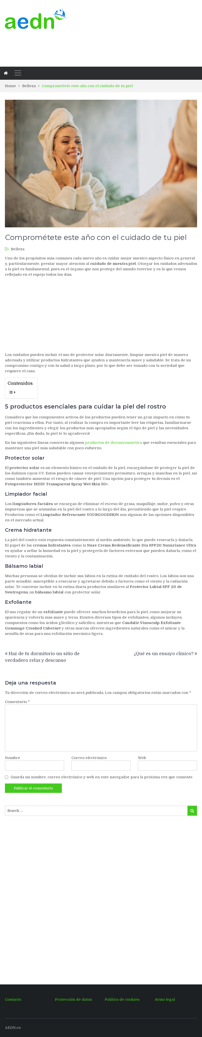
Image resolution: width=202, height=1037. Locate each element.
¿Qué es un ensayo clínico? (163, 653)
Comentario (17, 702)
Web (142, 758)
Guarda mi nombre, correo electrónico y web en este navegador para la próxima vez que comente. (102, 777)
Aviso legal (165, 999)
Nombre (12, 758)
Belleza (17, 249)
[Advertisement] (94, 47)
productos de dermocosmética (113, 442)
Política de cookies (122, 999)
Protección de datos (73, 999)
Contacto (13, 999)
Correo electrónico (89, 758)
